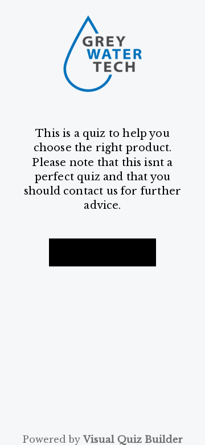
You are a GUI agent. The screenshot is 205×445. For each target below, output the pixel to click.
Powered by (102, 439)
